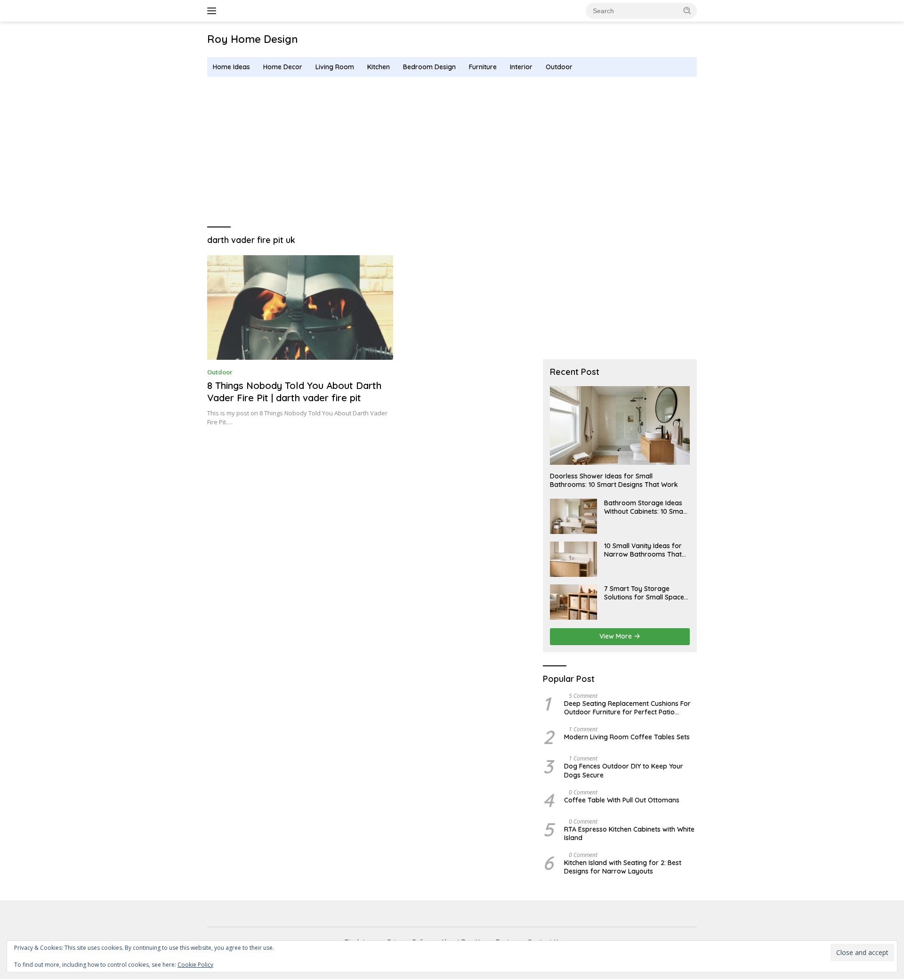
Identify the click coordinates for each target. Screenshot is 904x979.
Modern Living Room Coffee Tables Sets (627, 737)
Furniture (483, 67)
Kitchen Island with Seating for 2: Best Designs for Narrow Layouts (622, 866)
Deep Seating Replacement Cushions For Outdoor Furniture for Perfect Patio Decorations (627, 707)
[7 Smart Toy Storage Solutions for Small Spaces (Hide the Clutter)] (573, 602)
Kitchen (378, 67)
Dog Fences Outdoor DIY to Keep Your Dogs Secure (623, 770)
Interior (521, 67)
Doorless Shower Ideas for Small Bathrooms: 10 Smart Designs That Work (614, 480)
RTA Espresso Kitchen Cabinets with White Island (629, 833)
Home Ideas (231, 67)
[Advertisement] (452, 152)
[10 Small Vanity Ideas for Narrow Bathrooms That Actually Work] (573, 559)
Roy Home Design (252, 39)
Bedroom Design (429, 67)
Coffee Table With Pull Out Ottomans (621, 800)
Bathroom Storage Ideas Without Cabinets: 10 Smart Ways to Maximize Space (646, 507)
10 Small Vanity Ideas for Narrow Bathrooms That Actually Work (643, 550)
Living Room (334, 67)
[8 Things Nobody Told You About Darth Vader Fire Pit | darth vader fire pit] (300, 307)
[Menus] (213, 11)
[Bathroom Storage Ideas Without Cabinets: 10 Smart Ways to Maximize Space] (573, 516)
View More (616, 636)
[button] (687, 10)
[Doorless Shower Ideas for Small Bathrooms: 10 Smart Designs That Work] (620, 425)
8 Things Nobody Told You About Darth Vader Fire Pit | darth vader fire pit (294, 392)
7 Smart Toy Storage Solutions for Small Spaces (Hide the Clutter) (645, 592)
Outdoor (559, 67)
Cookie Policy (195, 965)
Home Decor (282, 67)
